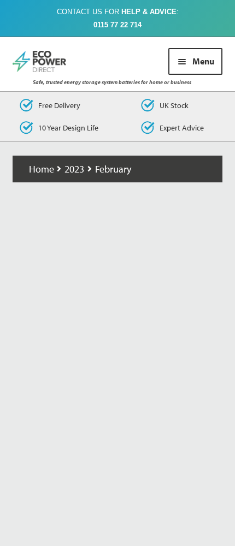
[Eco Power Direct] (45, 61)
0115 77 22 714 (117, 25)
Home (41, 169)
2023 (74, 169)
